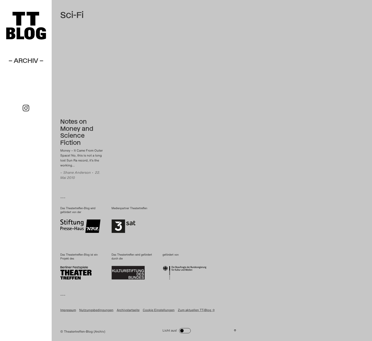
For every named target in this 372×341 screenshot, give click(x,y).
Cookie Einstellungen (159, 310)
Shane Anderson (77, 172)
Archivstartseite (128, 310)
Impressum (68, 310)
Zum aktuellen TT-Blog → (196, 310)
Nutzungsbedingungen (96, 310)
